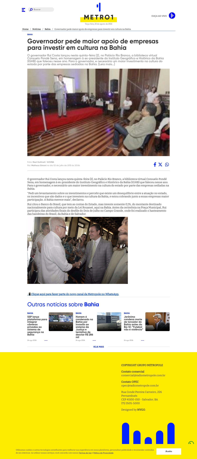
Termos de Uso (85, 453)
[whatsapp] (167, 164)
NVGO (141, 409)
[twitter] (160, 164)
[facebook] (155, 164)
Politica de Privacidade (103, 453)
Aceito (169, 451)
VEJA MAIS (98, 347)
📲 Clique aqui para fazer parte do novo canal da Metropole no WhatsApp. (73, 294)
